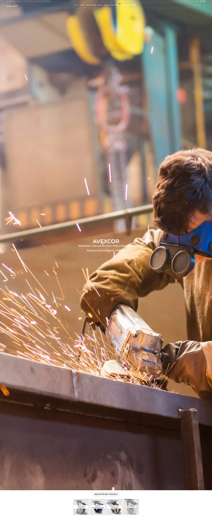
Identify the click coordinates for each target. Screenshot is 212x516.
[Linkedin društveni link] (205, 1)
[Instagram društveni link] (202, 1)
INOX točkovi (131, 507)
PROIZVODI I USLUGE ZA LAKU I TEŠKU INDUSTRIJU (106, 246)
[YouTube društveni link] (203, 1)
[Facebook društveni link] (200, 1)
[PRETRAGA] (204, 5)
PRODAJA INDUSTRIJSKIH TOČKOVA (106, 250)
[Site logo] (11, 5)
